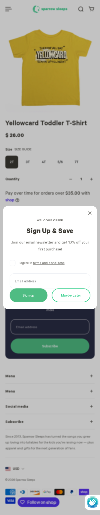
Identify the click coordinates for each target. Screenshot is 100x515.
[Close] (90, 213)
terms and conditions (49, 263)
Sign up (28, 295)
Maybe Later (71, 295)
